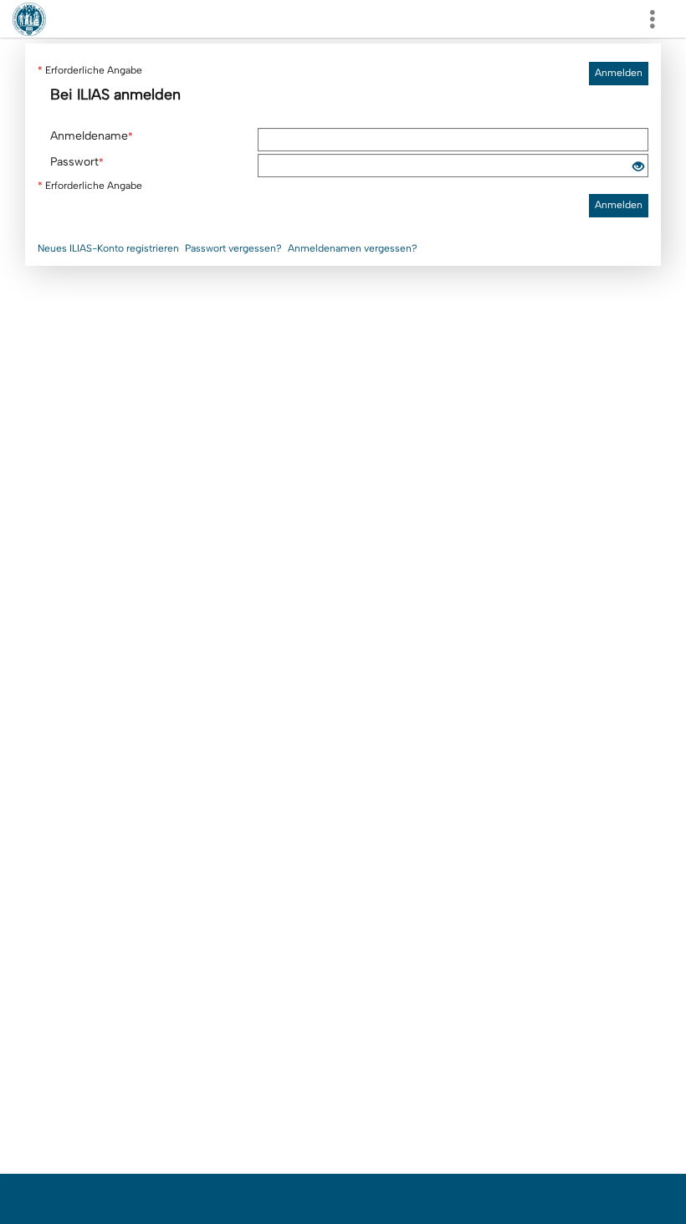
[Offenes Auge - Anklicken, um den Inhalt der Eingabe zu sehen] (638, 168)
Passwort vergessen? (233, 248)
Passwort (77, 162)
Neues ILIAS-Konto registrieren (108, 248)
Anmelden (618, 73)
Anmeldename (91, 136)
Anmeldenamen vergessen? (352, 248)
